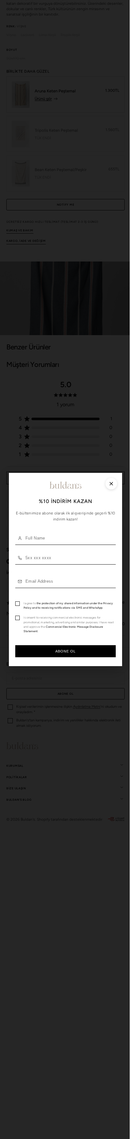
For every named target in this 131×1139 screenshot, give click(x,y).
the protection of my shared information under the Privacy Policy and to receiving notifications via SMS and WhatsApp (63, 605)
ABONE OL (63, 653)
